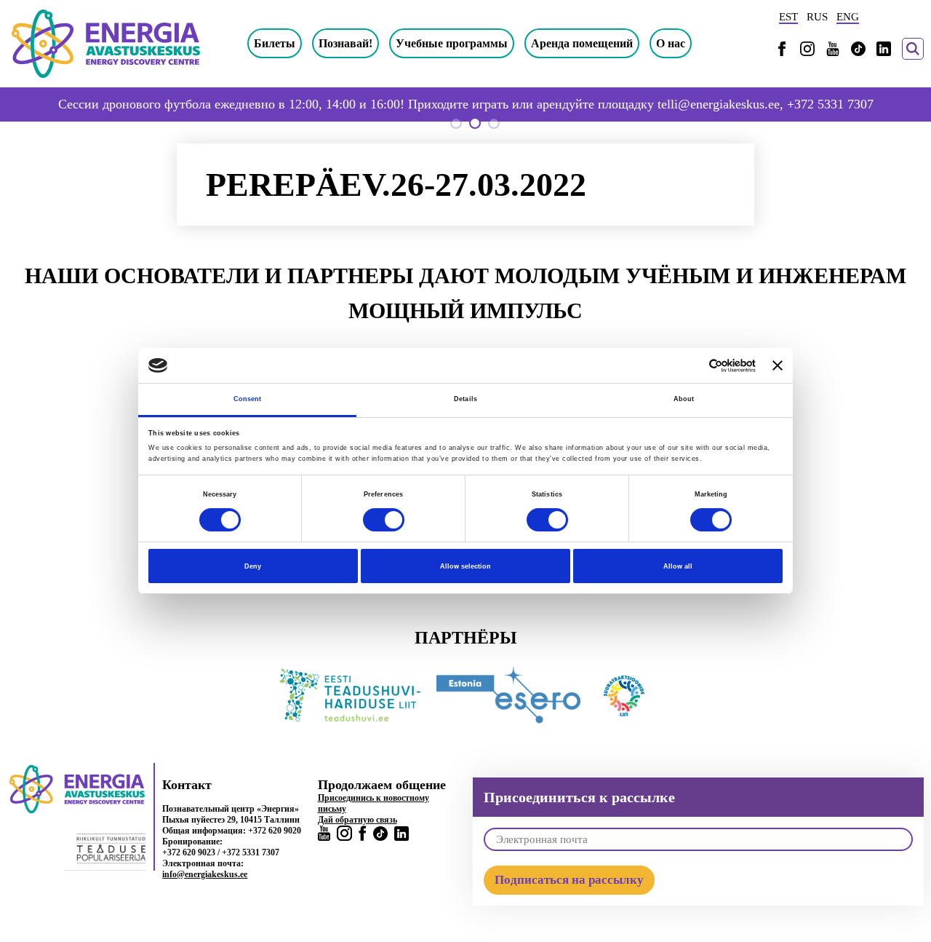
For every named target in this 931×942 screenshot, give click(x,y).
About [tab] (684, 399)
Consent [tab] (247, 399)
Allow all (677, 566)
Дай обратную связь (357, 820)
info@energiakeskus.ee (204, 874)
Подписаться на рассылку (569, 880)
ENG (847, 17)
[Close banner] (777, 365)
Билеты (274, 43)
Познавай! (345, 43)
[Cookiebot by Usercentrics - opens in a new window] (692, 366)
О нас (670, 43)
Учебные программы (452, 43)
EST (788, 17)
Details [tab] (465, 399)
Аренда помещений (582, 43)
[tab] (456, 123)
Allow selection (465, 566)
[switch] (383, 519)
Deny (252, 566)
